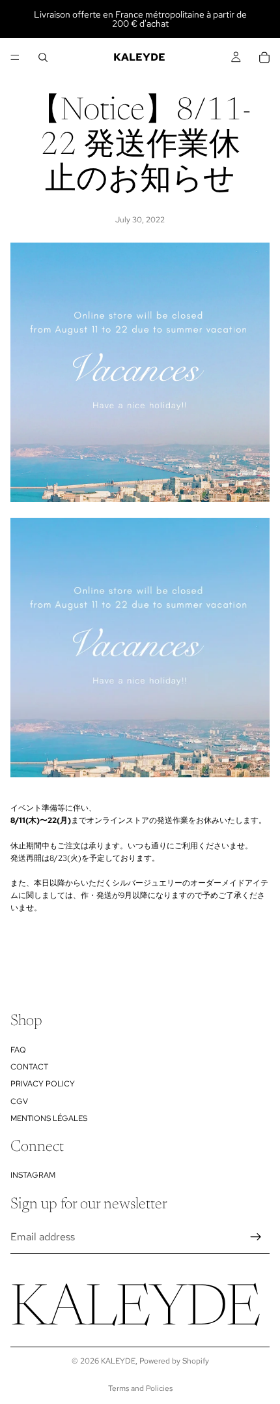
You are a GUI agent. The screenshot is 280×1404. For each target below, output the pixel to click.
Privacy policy (42, 1084)
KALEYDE (118, 1361)
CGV (19, 1101)
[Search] (43, 57)
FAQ (18, 1050)
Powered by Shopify (174, 1361)
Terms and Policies (140, 1388)
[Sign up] (256, 1237)
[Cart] (264, 57)
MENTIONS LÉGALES (48, 1118)
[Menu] (15, 57)
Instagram (32, 1175)
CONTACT (29, 1067)
